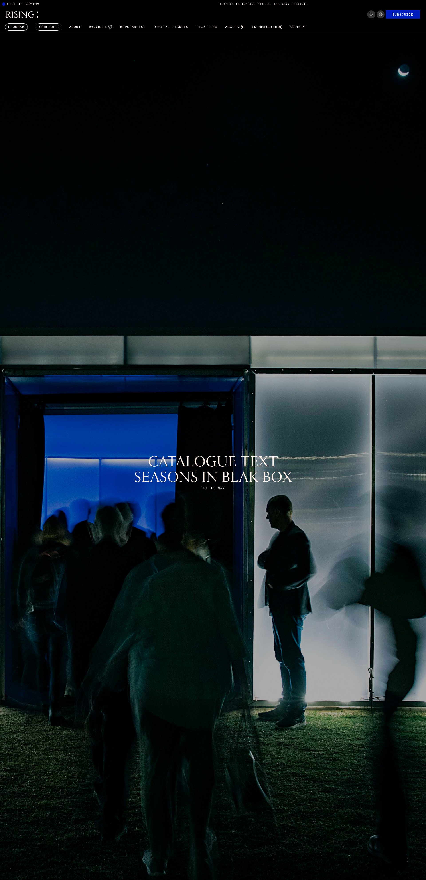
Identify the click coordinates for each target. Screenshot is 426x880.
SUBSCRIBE (402, 14)
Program (16, 27)
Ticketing (206, 27)
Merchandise (133, 27)
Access (232, 27)
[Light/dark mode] (381, 14)
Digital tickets (171, 27)
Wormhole (98, 27)
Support (298, 27)
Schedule (48, 27)
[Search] (371, 14)
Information (264, 27)
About (75, 27)
